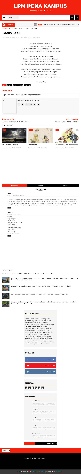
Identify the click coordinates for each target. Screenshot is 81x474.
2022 (4, 130)
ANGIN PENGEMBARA (10, 144)
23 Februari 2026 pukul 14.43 (16, 195)
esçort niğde (12, 219)
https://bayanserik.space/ (22, 203)
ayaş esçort (11, 224)
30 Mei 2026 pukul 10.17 (15, 214)
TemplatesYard (37, 471)
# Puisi (9, 85)
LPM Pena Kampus (40, 6)
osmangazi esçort (13, 233)
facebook (65, 185)
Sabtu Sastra (18, 28)
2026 (34, 24)
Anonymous (36, 400)
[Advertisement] (40, 167)
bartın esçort (12, 231)
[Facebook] (78, 449)
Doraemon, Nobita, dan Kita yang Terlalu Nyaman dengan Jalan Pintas (41, 286)
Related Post (7, 125)
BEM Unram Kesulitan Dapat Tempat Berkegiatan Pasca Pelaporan (39, 294)
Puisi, (25, 37)
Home (5, 28)
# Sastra (27, 85)
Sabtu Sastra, (31, 37)
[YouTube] (76, 449)
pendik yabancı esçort (15, 222)
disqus (40, 185)
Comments (52, 443)
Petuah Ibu (32, 144)
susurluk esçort (12, 226)
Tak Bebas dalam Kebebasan (66, 144)
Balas (9, 207)
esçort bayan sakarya (14, 227)
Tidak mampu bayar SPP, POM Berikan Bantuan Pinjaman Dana (29, 274)
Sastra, (38, 37)
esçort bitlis (11, 220)
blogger (14, 185)
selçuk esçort (12, 229)
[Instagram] (75, 449)
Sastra (26, 28)
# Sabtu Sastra (18, 85)
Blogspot (59, 471)
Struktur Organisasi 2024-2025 (34, 458)
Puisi (9, 28)
